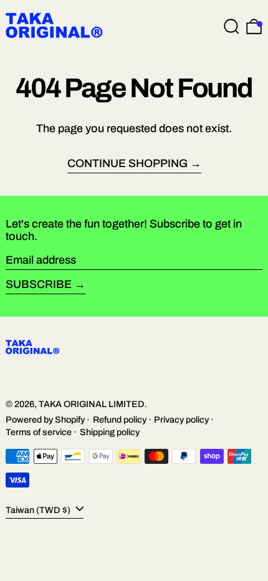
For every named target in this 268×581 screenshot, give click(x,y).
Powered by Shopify (45, 420)
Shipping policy (110, 432)
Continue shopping (127, 164)
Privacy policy (181, 420)
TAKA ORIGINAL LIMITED (92, 404)
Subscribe (39, 284)
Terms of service (39, 432)
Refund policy (119, 420)
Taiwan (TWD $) (39, 510)
